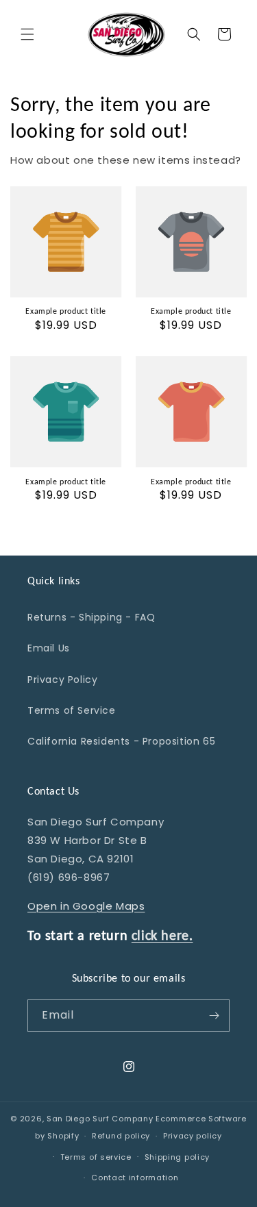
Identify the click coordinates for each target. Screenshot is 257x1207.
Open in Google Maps (86, 906)
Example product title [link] (65, 311)
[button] (27, 34)
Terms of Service (71, 710)
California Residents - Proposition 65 (121, 741)
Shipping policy (177, 1157)
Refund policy (121, 1135)
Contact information (134, 1177)
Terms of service (96, 1157)
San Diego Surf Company (100, 1118)
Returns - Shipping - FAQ (91, 617)
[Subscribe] (214, 1015)
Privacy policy (192, 1135)
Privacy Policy (62, 679)
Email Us (48, 648)
